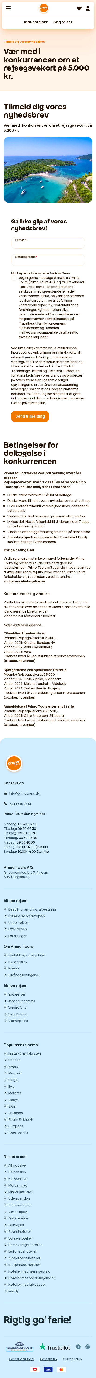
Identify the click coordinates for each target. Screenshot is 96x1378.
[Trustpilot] (54, 1346)
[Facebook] (78, 1347)
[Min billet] (87, 8)
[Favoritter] (79, 8)
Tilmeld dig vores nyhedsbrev (24, 41)
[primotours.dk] (14, 764)
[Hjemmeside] (44, 8)
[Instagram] (87, 1347)
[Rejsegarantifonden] (19, 1347)
